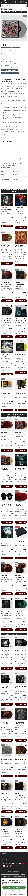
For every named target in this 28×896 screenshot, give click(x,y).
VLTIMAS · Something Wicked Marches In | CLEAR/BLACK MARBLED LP (6, 758)
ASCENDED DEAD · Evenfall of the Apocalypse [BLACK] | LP (6, 319)
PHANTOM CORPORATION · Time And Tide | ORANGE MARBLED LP (6, 469)
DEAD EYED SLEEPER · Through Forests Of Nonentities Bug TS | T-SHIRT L (7, 504)
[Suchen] (25, 5)
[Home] (1, 9)
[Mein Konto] (18, 2)
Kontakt (23, 874)
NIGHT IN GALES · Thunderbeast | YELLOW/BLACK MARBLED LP (20, 355)
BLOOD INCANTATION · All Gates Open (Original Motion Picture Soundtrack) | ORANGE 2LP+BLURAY (7, 392)
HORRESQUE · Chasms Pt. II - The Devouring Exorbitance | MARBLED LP (20, 612)
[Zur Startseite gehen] (5, 2)
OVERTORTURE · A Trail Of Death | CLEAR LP (6, 612)
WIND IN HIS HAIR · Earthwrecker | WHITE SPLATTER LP (21, 687)
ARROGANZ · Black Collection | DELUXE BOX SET (21, 540)
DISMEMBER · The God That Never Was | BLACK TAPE (21, 319)
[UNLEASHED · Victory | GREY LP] (14, 28)
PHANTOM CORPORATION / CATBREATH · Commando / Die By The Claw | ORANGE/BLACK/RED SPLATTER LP (21, 576)
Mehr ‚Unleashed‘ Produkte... (9, 70)
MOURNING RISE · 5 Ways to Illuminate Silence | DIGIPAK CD (21, 469)
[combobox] (12, 5)
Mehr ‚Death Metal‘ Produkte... (10, 73)
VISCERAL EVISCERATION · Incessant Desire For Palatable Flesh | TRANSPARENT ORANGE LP (21, 283)
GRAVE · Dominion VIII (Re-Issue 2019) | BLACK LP (21, 758)
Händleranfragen (6, 876)
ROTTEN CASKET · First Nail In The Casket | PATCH (20, 722)
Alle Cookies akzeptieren (14, 887)
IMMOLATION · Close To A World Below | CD (20, 246)
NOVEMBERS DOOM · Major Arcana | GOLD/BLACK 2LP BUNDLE (21, 392)
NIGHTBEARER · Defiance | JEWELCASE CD (19, 208)
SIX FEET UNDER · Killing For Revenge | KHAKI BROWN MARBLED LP (6, 246)
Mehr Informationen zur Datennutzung (12, 883)
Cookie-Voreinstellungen (19, 876)
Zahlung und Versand (13, 871)
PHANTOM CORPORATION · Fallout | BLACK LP (6, 830)
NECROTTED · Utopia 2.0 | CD (7, 540)
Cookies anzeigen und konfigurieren (14, 894)
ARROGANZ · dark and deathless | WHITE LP (6, 651)
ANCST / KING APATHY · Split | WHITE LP (5, 687)
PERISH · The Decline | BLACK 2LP (21, 651)
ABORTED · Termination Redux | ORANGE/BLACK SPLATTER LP (20, 433)
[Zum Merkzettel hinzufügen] (11, 195)
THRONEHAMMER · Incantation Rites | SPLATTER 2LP (6, 433)
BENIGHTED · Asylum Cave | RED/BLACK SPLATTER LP (5, 576)
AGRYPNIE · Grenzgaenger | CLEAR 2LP (20, 794)
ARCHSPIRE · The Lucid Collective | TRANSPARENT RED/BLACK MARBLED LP (6, 283)
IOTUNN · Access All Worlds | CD (6, 355)
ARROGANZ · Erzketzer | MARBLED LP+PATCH (21, 504)
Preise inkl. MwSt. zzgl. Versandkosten (10, 47)
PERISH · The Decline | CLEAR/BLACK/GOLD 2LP (7, 794)
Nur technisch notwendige (14, 891)
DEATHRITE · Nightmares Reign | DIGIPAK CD (7, 208)
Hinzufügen (7, 226)
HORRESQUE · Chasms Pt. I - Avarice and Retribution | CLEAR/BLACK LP (20, 830)
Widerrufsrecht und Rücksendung (10, 874)
